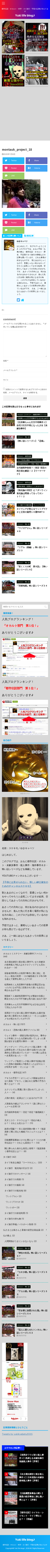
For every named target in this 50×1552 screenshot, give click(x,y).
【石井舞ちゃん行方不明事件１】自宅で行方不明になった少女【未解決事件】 (32, 425)
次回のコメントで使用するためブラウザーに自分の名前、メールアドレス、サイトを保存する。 (25, 391)
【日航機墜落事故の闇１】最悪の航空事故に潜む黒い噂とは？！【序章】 (31, 1496)
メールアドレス (10, 370)
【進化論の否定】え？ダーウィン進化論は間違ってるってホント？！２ (32, 493)
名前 (5, 361)
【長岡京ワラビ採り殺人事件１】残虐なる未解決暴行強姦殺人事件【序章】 (31, 1458)
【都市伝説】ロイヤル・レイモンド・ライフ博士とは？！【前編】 (31, 1515)
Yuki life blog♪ (25, 15)
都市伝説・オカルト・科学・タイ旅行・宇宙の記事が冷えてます (25, 1545)
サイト (6, 380)
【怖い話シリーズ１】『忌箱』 (31, 441)
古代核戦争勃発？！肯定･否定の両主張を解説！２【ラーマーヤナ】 (31, 470)
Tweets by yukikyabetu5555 (17, 1434)
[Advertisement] (25, 113)
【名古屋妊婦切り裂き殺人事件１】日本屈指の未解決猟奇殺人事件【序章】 (31, 1477)
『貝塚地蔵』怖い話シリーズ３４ (32, 585)
